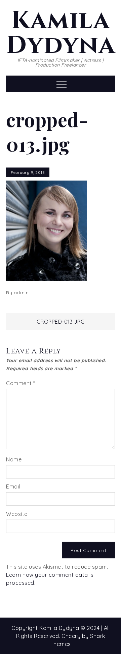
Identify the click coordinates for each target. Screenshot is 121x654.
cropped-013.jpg (61, 321)
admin (21, 293)
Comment (20, 383)
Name (14, 459)
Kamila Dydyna (60, 33)
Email (13, 486)
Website (17, 514)
